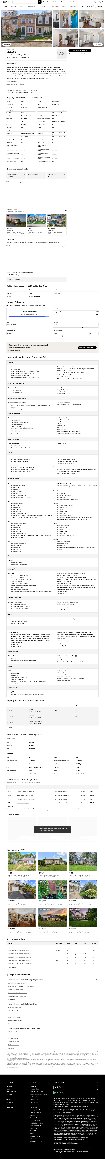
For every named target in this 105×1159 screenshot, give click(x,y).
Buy (44, 2)
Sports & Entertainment (36, 1131)
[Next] (101, 28)
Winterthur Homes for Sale (15, 1020)
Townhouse (24, 110)
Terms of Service (85, 1098)
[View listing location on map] (62, 54)
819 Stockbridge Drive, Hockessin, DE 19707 (20, 950)
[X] (98, 1089)
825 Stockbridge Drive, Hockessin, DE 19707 (20, 957)
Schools (64, 6)
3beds (8, 55)
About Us (9, 1086)
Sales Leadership (11, 1091)
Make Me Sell (34, 1102)
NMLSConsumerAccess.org (81, 1151)
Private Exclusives (35, 1089)
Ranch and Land (35, 1136)
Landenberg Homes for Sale (15, 1014)
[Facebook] (98, 1085)
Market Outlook (34, 1097)
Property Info (31, 6)
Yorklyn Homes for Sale (14, 1010)
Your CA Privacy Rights (62, 1104)
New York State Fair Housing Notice (62, 1142)
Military (32, 1133)
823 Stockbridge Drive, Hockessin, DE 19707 (20, 953)
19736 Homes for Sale (13, 1035)
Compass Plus (34, 1115)
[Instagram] (98, 1082)
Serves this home (63, 795)
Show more (11, 999)
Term (7, 322)
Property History (43, 6)
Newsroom (9, 1107)
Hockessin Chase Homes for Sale (16, 983)
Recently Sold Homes (36, 1141)
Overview (13, 6)
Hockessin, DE (22, 57)
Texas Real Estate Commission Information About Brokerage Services (71, 1137)
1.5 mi (91, 791)
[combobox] (25, 2)
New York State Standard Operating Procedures (65, 1143)
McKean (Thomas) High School (26, 799)
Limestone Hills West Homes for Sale (17, 993)
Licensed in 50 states (59, 1153)
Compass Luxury (35, 1105)
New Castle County (26, 115)
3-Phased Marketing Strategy (38, 1094)
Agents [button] (87, 2)
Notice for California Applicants (68, 1102)
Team (8, 1089)
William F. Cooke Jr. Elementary (26, 791)
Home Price (9, 330)
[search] (40, 2)
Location (22, 6)
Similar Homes (73, 6)
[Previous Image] (8, 220)
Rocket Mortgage (40, 305)
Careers (8, 1099)
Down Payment (57, 330)
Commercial (33, 1128)
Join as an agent (11, 1097)
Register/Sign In (98, 2)
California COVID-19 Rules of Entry (88, 1102)
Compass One (34, 1099)
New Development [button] (75, 2)
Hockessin (30, 242)
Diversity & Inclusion (36, 1120)
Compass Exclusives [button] (61, 2)
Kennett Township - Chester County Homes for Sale (21, 986)
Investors (9, 1094)
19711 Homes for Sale (13, 1038)
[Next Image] (23, 220)
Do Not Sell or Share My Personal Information (66, 1098)
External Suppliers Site (36, 1139)
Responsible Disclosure (74, 1100)
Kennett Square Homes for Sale (16, 1017)
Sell (52, 2)
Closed (23, 101)
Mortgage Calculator (36, 1110)
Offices (8, 1105)
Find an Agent (34, 1107)
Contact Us (9, 1102)
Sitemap (32, 1144)
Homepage (9, 242)
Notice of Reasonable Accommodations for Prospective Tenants (69, 1145)
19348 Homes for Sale (13, 1045)
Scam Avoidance (63, 1100)
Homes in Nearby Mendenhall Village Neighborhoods (25, 980)
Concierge (33, 1086)
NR (9, 803)
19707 (28, 57)
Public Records (54, 6)
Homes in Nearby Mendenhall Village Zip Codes (24, 1028)
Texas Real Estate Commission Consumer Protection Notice (68, 1139)
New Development (35, 1125)
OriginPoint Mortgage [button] (26, 305)
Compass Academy (35, 1112)
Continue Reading (12, 81)
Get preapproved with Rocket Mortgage (79, 53)
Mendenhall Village (39, 242)
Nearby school (62, 791)
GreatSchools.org (32, 808)
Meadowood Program (23, 803)
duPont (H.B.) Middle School (25, 795)
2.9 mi (92, 795)
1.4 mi (91, 799)
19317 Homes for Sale (13, 1031)
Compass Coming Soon (36, 1091)
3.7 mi (92, 803)
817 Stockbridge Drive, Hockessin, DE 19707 (20, 960)
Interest (55, 322)
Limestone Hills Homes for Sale (16, 989)
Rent (48, 2)
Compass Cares (34, 1118)
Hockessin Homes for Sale (14, 1007)
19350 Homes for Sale (13, 1041)
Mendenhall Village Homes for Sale (17, 996)
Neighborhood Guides (36, 1123)
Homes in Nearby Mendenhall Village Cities (22, 1004)
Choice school (62, 803)
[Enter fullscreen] (64, 247)
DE (14, 242)
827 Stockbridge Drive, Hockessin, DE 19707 (20, 964)
